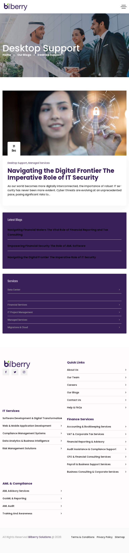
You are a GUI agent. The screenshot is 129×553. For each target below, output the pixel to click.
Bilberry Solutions (39, 537)
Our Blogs (24, 55)
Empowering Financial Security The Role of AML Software (46, 246)
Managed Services (39, 163)
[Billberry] (16, 7)
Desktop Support (17, 163)
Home (7, 55)
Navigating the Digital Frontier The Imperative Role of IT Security (61, 174)
